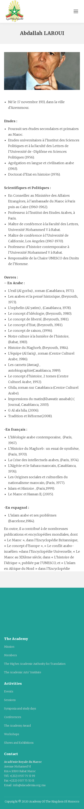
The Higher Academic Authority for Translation (34, 664)
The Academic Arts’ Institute (22, 672)
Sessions (10, 700)
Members (10, 655)
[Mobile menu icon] (76, 11)
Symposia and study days (20, 708)
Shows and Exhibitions (19, 743)
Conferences (12, 717)
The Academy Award (17, 725)
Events (8, 691)
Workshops (11, 734)
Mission (9, 647)
